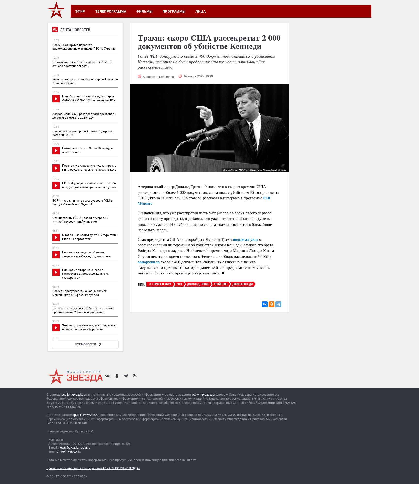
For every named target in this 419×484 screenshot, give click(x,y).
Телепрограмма (110, 11)
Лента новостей (75, 29)
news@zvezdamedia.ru (74, 447)
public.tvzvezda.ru (73, 394)
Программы (174, 11)
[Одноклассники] (271, 304)
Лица (200, 11)
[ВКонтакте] (265, 304)
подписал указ (245, 239)
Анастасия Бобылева (158, 76)
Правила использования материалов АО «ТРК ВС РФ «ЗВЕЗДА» (93, 468)
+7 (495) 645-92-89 (68, 451)
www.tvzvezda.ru (203, 394)
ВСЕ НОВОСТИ (85, 344)
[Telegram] (278, 304)
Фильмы (144, 11)
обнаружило (149, 262)
